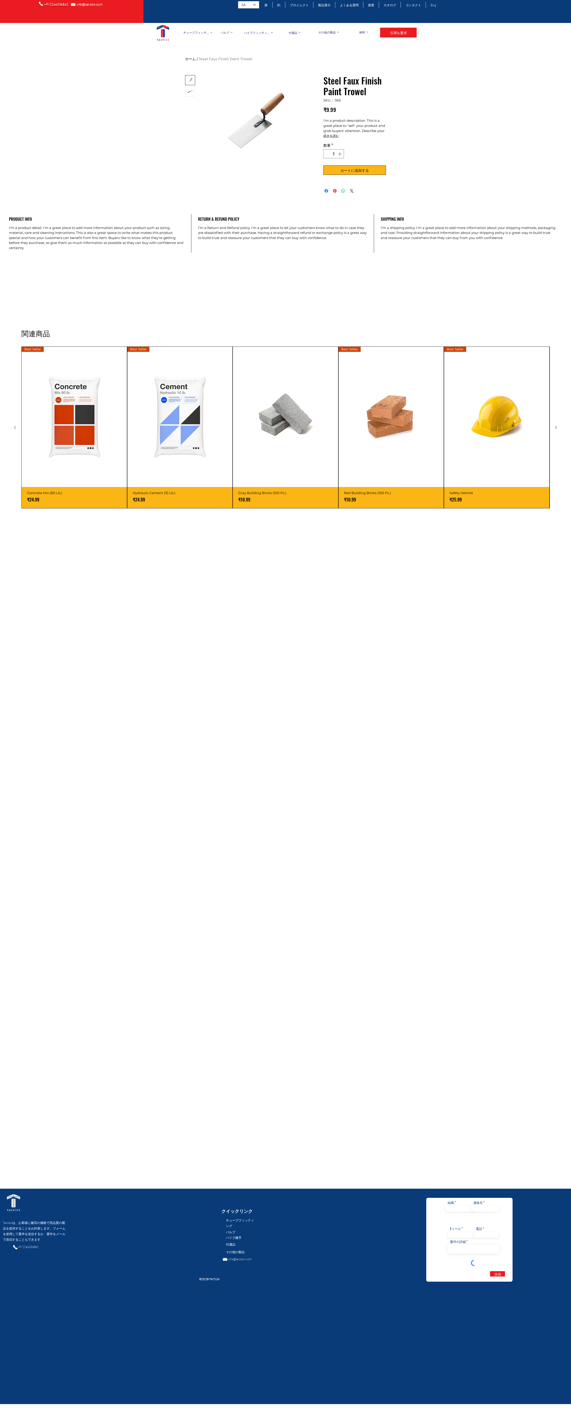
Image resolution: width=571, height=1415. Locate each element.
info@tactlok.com (240, 1259)
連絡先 (478, 1202)
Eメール (455, 1228)
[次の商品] (556, 427)
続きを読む (331, 136)
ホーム (190, 59)
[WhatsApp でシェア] (343, 191)
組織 (451, 1202)
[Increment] (340, 154)
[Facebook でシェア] (326, 191)
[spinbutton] (333, 154)
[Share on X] (351, 191)
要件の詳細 (458, 1241)
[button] (398, 32)
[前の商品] (15, 427)
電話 (479, 1228)
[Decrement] (327, 154)
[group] (285, 427)
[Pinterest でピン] (334, 191)
